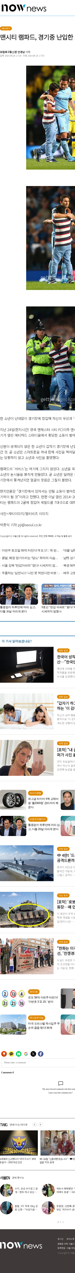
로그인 (60, 1238)
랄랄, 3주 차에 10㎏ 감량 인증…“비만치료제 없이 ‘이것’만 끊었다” (26, 1209)
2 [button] (60, 1222)
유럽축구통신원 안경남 (12, 52)
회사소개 (70, 1238)
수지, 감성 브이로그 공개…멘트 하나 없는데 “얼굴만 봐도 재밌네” (26, 1192)
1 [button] (58, 1222)
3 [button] (63, 1222)
